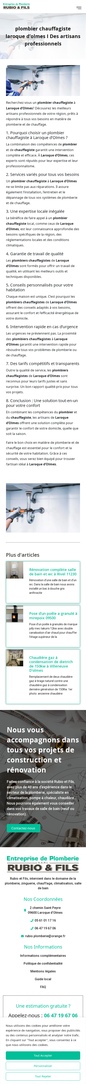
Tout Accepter (43, 1055)
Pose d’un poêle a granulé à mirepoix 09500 (53, 615)
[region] (43, 1050)
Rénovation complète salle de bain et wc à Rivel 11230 (52, 571)
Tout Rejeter (43, 1076)
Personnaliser (43, 1066)
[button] (79, 8)
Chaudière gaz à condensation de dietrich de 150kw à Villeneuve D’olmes (51, 664)
